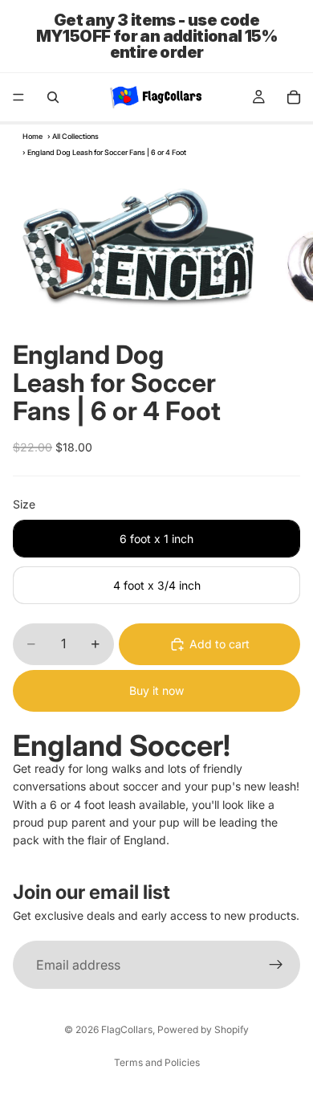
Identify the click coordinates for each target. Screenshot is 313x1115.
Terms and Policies (157, 1062)
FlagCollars (126, 1029)
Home (32, 136)
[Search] (53, 97)
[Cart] (293, 97)
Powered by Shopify (203, 1029)
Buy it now (156, 690)
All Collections (75, 136)
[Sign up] (276, 965)
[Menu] (18, 97)
